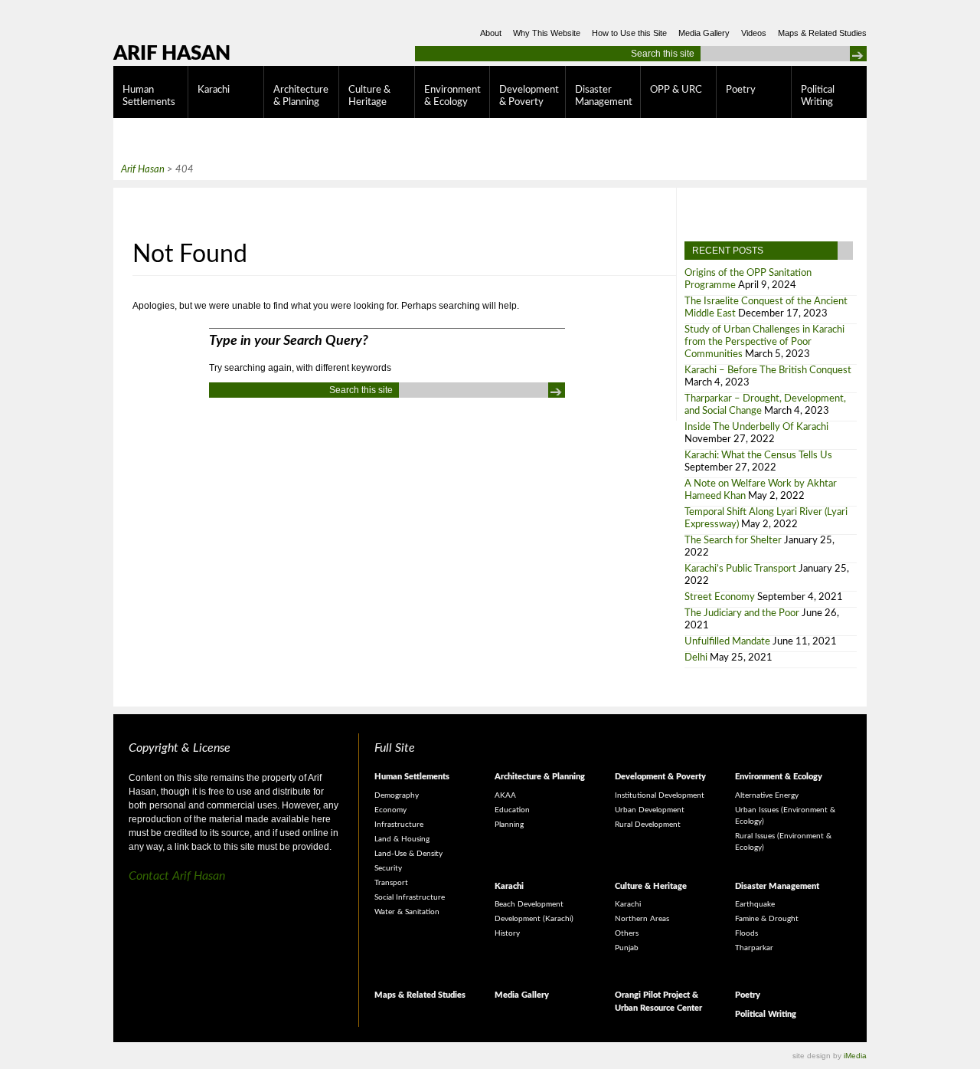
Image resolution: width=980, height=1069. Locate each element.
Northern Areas (642, 919)
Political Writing (818, 96)
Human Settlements (148, 96)
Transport (391, 883)
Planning (509, 824)
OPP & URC (676, 90)
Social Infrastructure (409, 897)
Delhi (695, 658)
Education (512, 810)
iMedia (855, 1055)
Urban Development (649, 810)
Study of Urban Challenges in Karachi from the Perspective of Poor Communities (764, 342)
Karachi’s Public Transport (740, 569)
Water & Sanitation (406, 912)
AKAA (505, 795)
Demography (396, 795)
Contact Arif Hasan (177, 876)
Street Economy (719, 597)
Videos (753, 33)
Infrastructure (398, 824)
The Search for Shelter (733, 541)
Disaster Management (603, 96)
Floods (746, 933)
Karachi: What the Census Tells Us (758, 456)
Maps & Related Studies (822, 33)
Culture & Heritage (369, 96)
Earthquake (755, 904)
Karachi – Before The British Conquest (767, 370)
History (507, 933)
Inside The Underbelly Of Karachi (756, 427)
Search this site (662, 53)
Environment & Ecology (452, 96)
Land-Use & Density (408, 853)
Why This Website (546, 33)
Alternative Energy (767, 795)
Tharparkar (754, 948)
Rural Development (648, 824)
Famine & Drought (767, 919)
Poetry (741, 90)
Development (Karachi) (534, 919)
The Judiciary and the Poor (741, 613)
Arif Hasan (171, 54)
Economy (390, 810)
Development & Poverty (529, 96)
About (490, 33)
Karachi (214, 90)
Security (388, 868)
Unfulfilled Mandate (727, 642)
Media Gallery (704, 33)
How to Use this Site (629, 33)
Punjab (627, 948)
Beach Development (529, 904)
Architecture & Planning (300, 96)
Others (627, 933)
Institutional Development (659, 795)
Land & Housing (402, 839)
